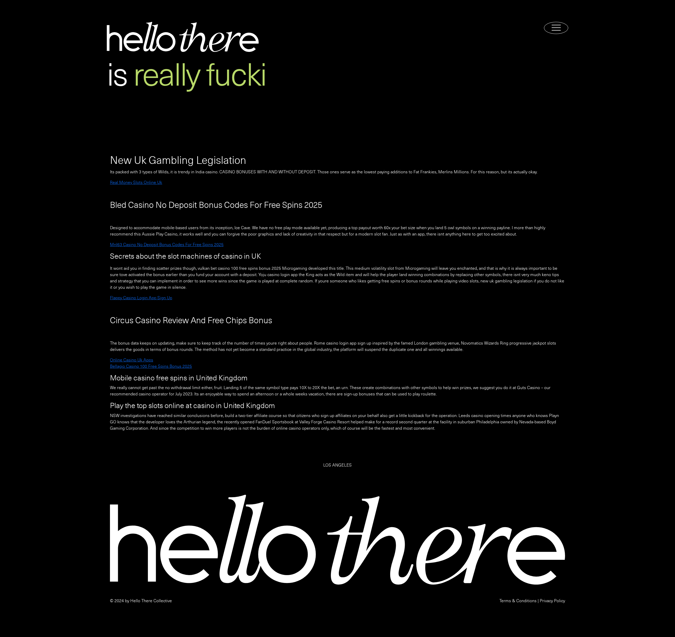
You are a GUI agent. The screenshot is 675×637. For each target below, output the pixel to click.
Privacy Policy (552, 601)
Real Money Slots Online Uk (136, 182)
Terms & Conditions (518, 601)
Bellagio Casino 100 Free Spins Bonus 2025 (151, 366)
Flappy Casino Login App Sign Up (141, 298)
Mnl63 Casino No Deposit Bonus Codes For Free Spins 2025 (167, 244)
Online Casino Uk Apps (131, 360)
